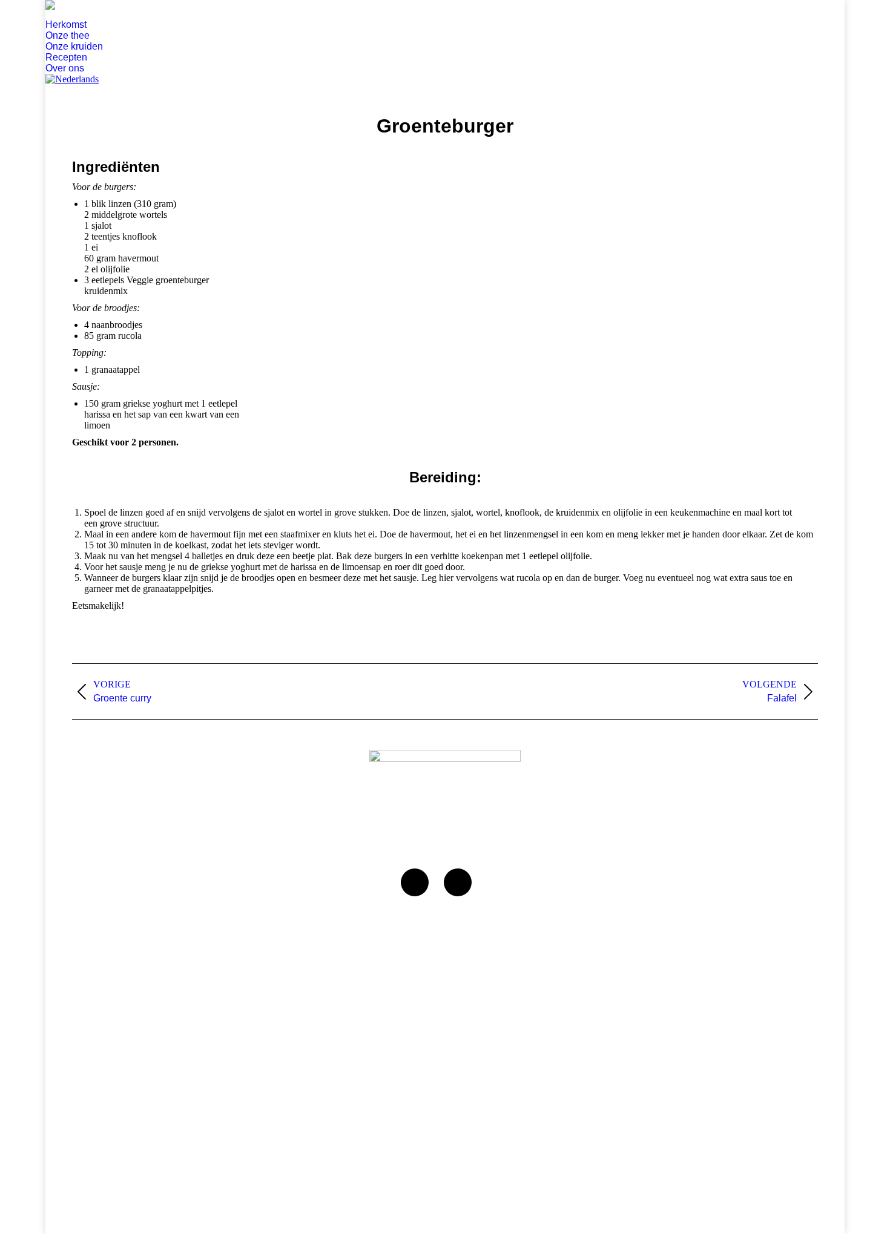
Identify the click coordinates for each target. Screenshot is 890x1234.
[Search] (50, 14)
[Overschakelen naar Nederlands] (72, 79)
